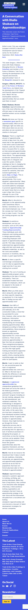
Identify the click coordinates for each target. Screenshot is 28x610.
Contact (5, 532)
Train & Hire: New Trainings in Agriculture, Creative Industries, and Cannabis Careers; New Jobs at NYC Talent (13, 571)
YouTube (7, 586)
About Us (5, 521)
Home (4, 519)
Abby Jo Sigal (12, 175)
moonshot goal (9, 121)
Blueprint (8, 80)
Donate (5, 535)
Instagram (15, 586)
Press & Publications (10, 530)
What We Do (7, 524)
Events (5, 526)
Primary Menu (24, 4)
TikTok (11, 586)
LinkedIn (3, 586)
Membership (7, 528)
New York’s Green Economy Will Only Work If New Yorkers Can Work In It (13, 561)
